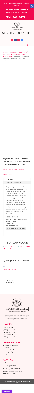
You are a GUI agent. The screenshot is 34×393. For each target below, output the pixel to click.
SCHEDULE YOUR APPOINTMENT (16, 228)
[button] (32, 6)
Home (5, 52)
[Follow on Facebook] (15, 40)
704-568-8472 (15, 17)
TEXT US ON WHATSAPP (20, 12)
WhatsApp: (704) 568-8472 (11, 369)
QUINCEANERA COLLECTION (17, 52)
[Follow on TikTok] (12, 40)
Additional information (13, 182)
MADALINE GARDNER (10, 54)
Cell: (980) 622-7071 (9, 366)
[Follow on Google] (22, 40)
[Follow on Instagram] (18, 40)
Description (10, 179)
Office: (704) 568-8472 (10, 363)
